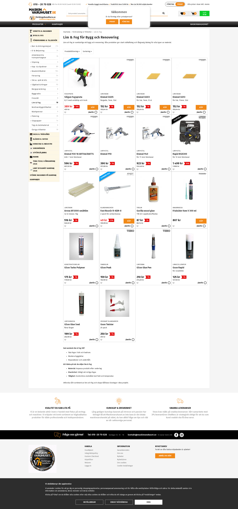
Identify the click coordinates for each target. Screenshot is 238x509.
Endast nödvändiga (119, 502)
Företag (126, 22)
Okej (148, 502)
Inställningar (89, 502)
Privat (112, 22)
